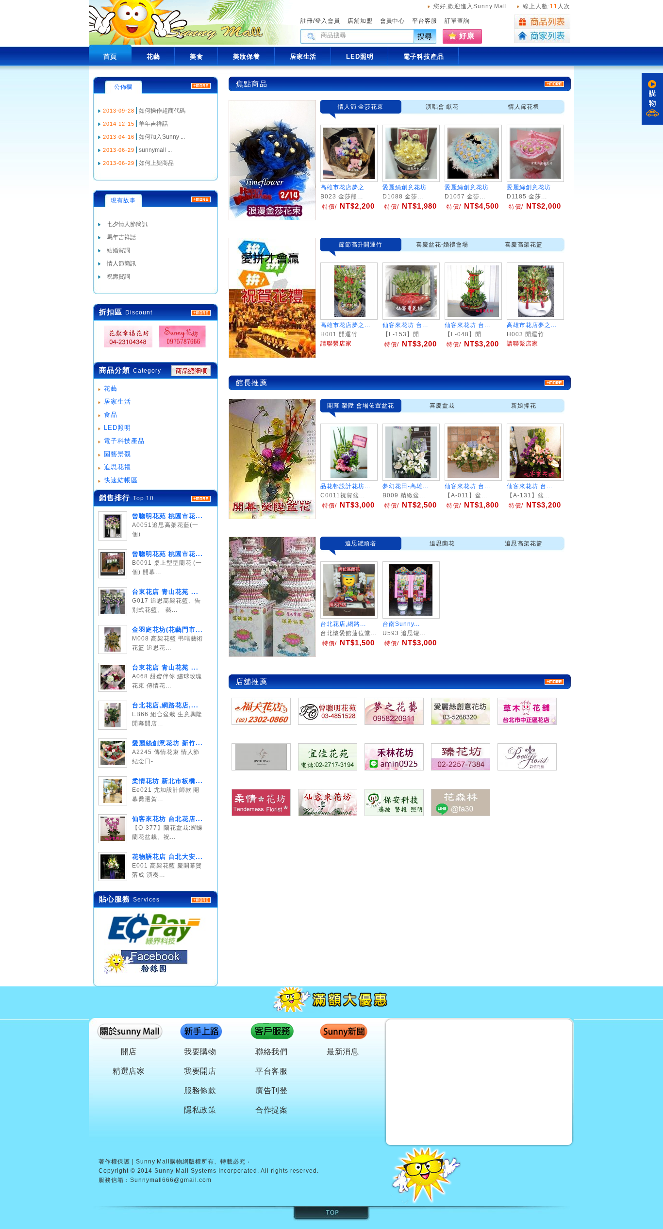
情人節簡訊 (121, 263)
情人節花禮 (524, 106)
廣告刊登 (271, 1090)
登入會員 (327, 20)
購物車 (652, 99)
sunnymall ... (155, 150)
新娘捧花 (523, 405)
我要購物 (200, 1052)
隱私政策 (200, 1110)
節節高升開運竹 (361, 244)
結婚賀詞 (118, 250)
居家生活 (117, 401)
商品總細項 (191, 370)
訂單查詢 (457, 20)
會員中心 (392, 20)
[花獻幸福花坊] (125, 347)
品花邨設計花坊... (345, 486)
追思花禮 (117, 467)
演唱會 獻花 (442, 106)
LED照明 (117, 427)
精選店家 (129, 1071)
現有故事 (123, 200)
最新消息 (343, 1052)
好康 (467, 36)
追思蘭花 (442, 543)
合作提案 (271, 1110)
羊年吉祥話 (153, 123)
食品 (110, 414)
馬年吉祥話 (121, 237)
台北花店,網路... (343, 624)
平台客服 (424, 20)
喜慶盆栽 (442, 405)
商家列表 (542, 36)
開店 (129, 1052)
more (201, 499)
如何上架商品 (156, 163)
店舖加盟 (360, 20)
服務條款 (200, 1090)
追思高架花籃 (524, 543)
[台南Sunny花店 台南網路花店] (179, 347)
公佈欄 (123, 86)
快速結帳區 (121, 480)
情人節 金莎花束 (361, 106)
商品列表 (542, 22)
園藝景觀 (117, 454)
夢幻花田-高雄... (405, 486)
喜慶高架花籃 (524, 244)
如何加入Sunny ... (162, 136)
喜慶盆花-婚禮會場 (442, 244)
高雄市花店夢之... (345, 187)
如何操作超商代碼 (162, 110)
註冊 (306, 20)
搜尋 (425, 36)
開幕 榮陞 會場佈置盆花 (360, 405)
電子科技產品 (124, 440)
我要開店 (200, 1071)
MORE (201, 313)
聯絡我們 (271, 1052)
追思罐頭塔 (361, 543)
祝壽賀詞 (118, 276)
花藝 (110, 388)
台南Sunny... (401, 624)
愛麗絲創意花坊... (407, 187)
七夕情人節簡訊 (127, 224)
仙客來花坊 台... (467, 486)
